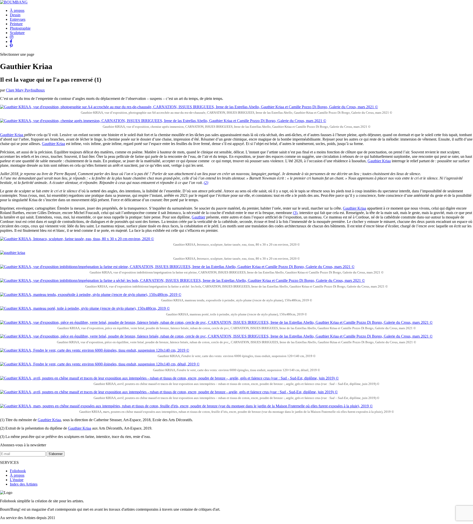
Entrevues (17, 19)
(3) (295, 213)
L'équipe (16, 480)
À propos (17, 10)
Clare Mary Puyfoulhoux (25, 90)
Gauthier (198, 217)
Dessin (15, 15)
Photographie (20, 28)
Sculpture (17, 33)
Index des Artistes (23, 484)
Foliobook (18, 471)
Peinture (16, 24)
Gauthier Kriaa (12, 135)
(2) (206, 183)
